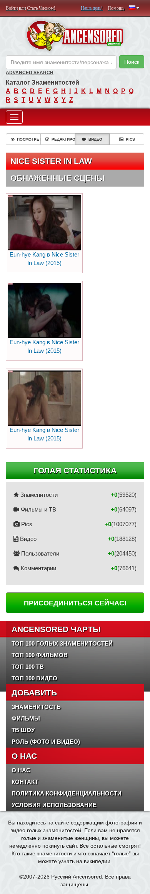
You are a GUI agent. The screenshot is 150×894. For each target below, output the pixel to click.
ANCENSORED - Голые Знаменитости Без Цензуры (75, 36)
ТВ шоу (23, 730)
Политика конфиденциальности (67, 793)
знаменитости (54, 853)
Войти (12, 8)
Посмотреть (28, 139)
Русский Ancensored (76, 877)
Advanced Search (29, 72)
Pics (130, 139)
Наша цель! (92, 8)
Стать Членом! (41, 8)
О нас (21, 770)
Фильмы (26, 718)
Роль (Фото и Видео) (46, 741)
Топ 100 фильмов (40, 655)
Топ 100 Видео (34, 678)
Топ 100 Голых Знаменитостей (62, 643)
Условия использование (54, 805)
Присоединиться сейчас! (75, 603)
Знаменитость (36, 707)
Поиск (131, 62)
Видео (95, 139)
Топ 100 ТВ (28, 666)
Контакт (25, 781)
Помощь (116, 8)
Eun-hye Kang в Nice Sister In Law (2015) (44, 258)
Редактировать (63, 139)
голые (121, 853)
